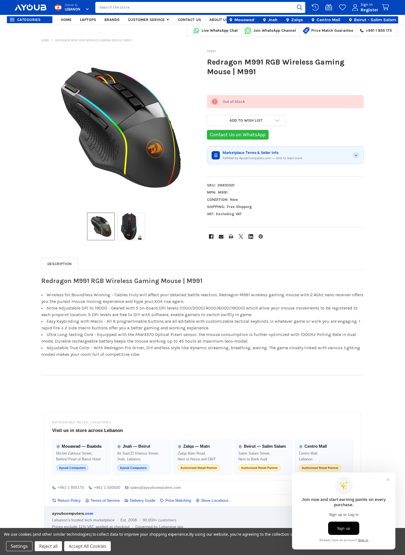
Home (66, 19)
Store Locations (214, 500)
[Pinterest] (260, 236)
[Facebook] (211, 236)
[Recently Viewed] (316, 7)
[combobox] (200, 7)
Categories (29, 19)
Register (369, 9)
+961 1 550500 (107, 487)
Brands (112, 19)
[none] (119, 128)
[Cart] (386, 7)
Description (59, 264)
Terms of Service (105, 500)
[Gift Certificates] (330, 7)
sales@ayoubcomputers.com (155, 487)
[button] (246, 120)
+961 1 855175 (71, 487)
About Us (218, 19)
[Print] (231, 236)
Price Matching (178, 500)
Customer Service (146, 19)
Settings (19, 546)
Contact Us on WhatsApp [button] (238, 135)
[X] (241, 236)
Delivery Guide (142, 500)
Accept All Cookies (87, 546)
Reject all (48, 546)
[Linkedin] (251, 236)
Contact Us (189, 19)
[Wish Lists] (343, 7)
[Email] (221, 236)
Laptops (88, 19)
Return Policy (69, 500)
